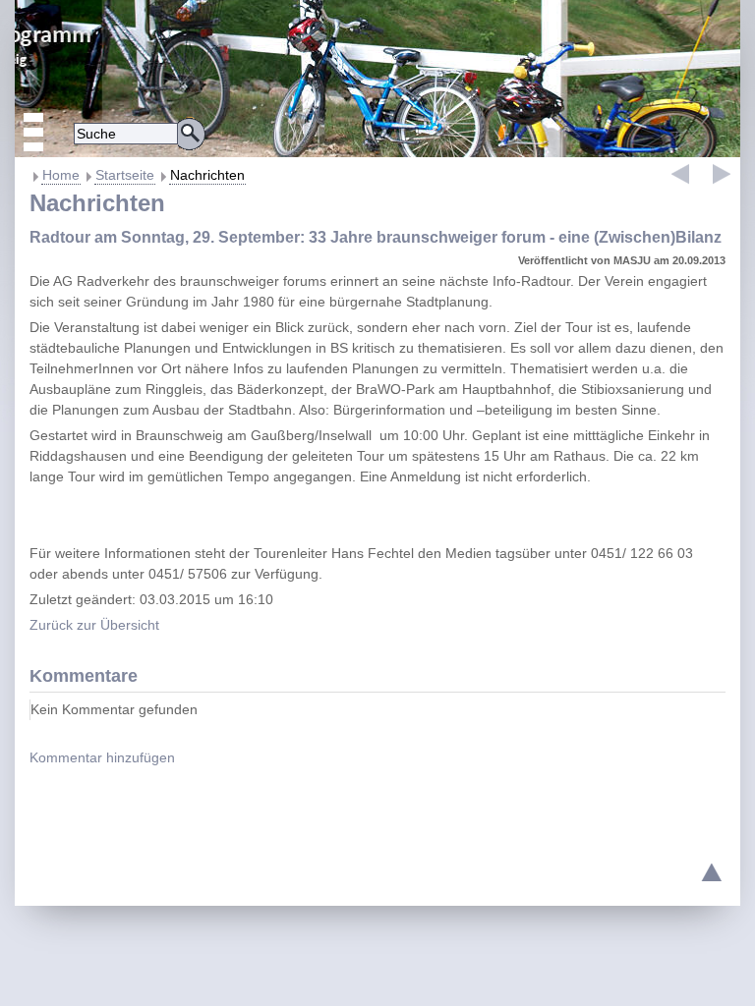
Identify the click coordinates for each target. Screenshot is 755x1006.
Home (61, 175)
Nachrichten (207, 175)
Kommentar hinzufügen (102, 757)
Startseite (124, 175)
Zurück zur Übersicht (94, 625)
